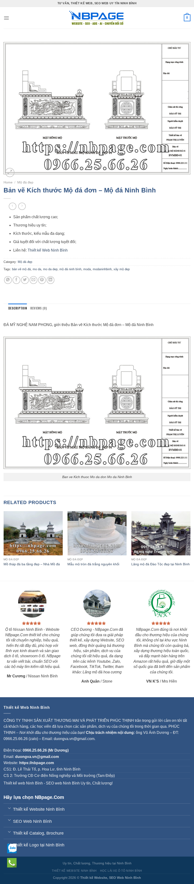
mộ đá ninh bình (70, 269)
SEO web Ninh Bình (63, 783)
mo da (37, 269)
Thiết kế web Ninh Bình (23, 783)
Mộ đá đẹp (25, 182)
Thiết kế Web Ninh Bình (48, 250)
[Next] (190, 546)
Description (17, 308)
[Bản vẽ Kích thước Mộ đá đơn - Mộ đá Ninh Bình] (97, 403)
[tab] (17, 308)
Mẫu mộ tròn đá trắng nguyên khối (93, 564)
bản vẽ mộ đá (21, 269)
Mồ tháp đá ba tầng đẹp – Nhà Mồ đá (32, 564)
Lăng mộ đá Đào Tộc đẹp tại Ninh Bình (160, 564)
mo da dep (50, 269)
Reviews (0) (38, 308)
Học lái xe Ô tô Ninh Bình (121, 870)
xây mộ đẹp (122, 269)
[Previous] (3, 546)
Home (8, 182)
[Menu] (6, 18)
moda (87, 269)
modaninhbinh (102, 269)
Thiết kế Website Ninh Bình (74, 870)
